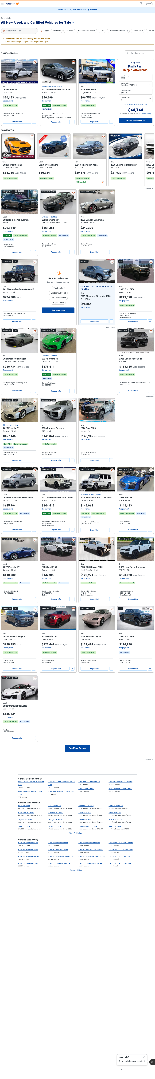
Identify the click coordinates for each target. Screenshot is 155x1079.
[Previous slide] (4, 160)
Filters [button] (46, 31)
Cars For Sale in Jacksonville (90, 849)
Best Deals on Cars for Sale (120, 788)
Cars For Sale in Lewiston (119, 856)
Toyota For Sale (25, 819)
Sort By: (130, 53)
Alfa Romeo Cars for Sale (89, 782)
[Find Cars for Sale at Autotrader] (12, 3)
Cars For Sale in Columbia (120, 863)
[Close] (143, 1057)
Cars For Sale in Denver (58, 843)
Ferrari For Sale (84, 812)
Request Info (17, 122)
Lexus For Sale (54, 806)
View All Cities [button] (76, 870)
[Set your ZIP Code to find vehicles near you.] (73, 22)
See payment (8, 101)
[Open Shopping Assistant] (152, 1062)
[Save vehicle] (35, 62)
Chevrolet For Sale (26, 812)
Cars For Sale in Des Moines (121, 849)
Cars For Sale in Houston (28, 856)
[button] (141, 4)
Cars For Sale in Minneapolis (60, 856)
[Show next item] (111, 271)
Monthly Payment (126, 76)
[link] (47, 109)
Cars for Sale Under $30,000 (120, 782)
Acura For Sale (54, 826)
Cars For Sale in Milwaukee (90, 863)
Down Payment (126, 90)
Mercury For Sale (116, 806)
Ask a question (58, 310)
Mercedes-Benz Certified (53, 87)
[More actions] (34, 122)
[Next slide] (150, 160)
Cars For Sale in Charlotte (59, 863)
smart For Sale (115, 812)
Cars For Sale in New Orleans (121, 843)
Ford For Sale (24, 806)
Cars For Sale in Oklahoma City (91, 856)
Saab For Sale (115, 826)
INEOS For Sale (84, 819)
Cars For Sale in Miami (28, 843)
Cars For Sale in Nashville (89, 843)
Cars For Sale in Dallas (28, 849)
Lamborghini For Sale (87, 826)
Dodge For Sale (55, 819)
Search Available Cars (135, 120)
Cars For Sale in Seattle (58, 849)
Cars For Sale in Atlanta (28, 863)
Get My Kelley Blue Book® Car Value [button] (135, 104)
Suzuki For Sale (115, 819)
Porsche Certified (50, 217)
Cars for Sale (6, 18)
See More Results (77, 748)
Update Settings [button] (146, 114)
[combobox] (19, 31)
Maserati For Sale (85, 806)
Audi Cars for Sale (86, 788)
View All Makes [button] (75, 833)
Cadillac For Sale (55, 812)
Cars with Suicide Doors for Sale (62, 791)
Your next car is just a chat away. (77, 10)
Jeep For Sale (24, 826)
